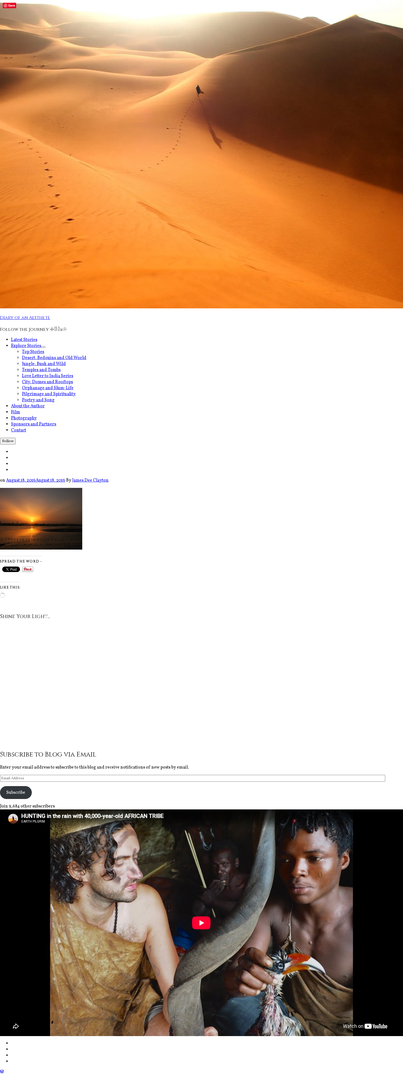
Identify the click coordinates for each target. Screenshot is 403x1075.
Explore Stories (28, 346)
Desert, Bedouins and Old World (54, 358)
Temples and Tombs (41, 370)
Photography (24, 418)
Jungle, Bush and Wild (44, 364)
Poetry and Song (38, 400)
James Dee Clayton (90, 480)
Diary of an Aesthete (25, 318)
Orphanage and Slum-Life (47, 388)
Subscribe (15, 793)
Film (15, 412)
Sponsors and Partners (33, 424)
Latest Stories (24, 340)
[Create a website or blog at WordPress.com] (2, 1072)
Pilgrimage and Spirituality (49, 394)
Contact (18, 430)
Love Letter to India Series (47, 376)
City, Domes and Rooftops (47, 382)
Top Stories (33, 352)
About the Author (28, 406)
